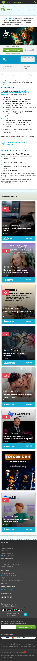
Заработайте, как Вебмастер (11, 564)
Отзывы (22, 75)
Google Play (18, 610)
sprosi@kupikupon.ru (8, 587)
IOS (27, 81)
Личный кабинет (35, 2)
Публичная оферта (8, 578)
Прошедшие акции (8, 567)
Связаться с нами (6, 589)
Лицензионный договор (9, 575)
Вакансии (5, 551)
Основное (5, 75)
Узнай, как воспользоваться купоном (17, 143)
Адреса (14, 75)
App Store (6, 610)
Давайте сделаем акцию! (10, 562)
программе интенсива (18, 116)
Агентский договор (8, 573)
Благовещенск (18, 2)
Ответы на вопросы (8, 555)
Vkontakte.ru (5, 597)
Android (4, 82)
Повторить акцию (13, 50)
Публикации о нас (8, 548)
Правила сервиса (7, 553)
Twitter (8, 597)
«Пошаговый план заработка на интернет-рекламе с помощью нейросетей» (15, 92)
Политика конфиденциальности (12, 580)
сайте (5, 131)
